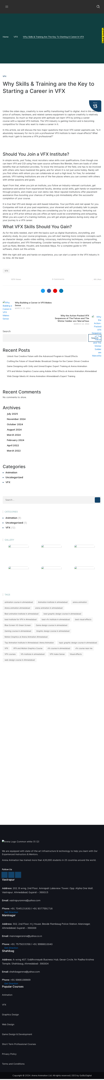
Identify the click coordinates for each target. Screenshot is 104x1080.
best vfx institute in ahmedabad (56, 619)
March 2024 (14, 434)
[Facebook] (11, 875)
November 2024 (16, 419)
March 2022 (14, 450)
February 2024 (15, 440)
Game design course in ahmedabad (51, 625)
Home (6, 36)
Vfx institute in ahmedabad (33, 654)
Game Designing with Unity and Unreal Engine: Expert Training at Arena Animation (47, 366)
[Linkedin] (18, 875)
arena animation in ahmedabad (49, 608)
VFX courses (10, 654)
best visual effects (83, 619)
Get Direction (11, 912)
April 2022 (13, 445)
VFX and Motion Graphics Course (27, 648)
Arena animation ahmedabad (17, 608)
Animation (11, 472)
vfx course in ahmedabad (59, 648)
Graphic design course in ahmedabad (52, 631)
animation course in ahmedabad (19, 602)
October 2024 (15, 424)
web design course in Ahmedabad (20, 660)
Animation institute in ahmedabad (53, 602)
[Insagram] (4, 875)
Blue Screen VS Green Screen (18, 625)
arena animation (80, 602)
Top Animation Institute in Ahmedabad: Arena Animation (29, 642)
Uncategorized (14, 477)
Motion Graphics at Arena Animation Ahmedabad (26, 637)
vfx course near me (83, 648)
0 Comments (58, 279)
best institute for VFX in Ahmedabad (21, 619)
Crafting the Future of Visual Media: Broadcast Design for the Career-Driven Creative (48, 361)
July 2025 (12, 413)
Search (7, 331)
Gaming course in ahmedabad (18, 631)
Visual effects (76, 654)
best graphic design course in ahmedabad (62, 614)
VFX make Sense (57, 654)
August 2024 (14, 429)
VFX (16, 36)
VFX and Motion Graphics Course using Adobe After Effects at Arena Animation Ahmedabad (52, 371)
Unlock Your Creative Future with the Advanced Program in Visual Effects (42, 356)
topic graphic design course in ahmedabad (78, 642)
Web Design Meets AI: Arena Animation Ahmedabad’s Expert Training (41, 376)
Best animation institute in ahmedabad (21, 614)
